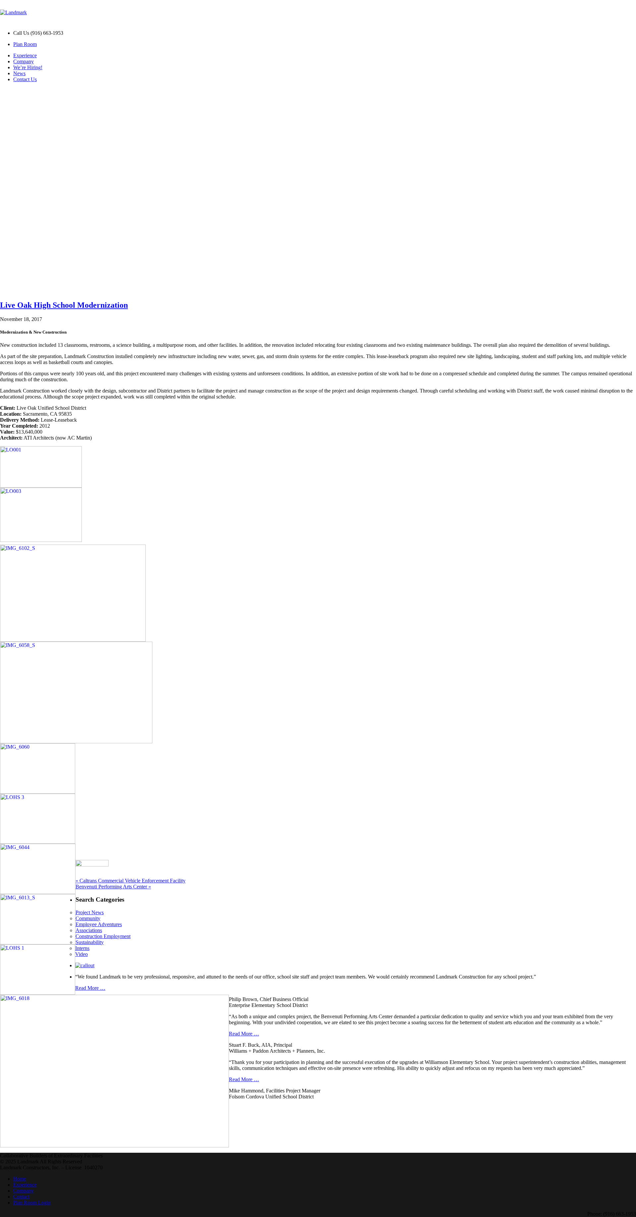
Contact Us (25, 79)
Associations (89, 930)
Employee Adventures (99, 924)
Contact (21, 1196)
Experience (25, 55)
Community (88, 918)
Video (81, 954)
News (19, 73)
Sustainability (90, 942)
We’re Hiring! (27, 67)
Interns (82, 948)
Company (23, 61)
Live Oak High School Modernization (64, 305)
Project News (90, 912)
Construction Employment (103, 936)
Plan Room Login (32, 1202)
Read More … (90, 988)
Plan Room (25, 44)
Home (19, 1179)
